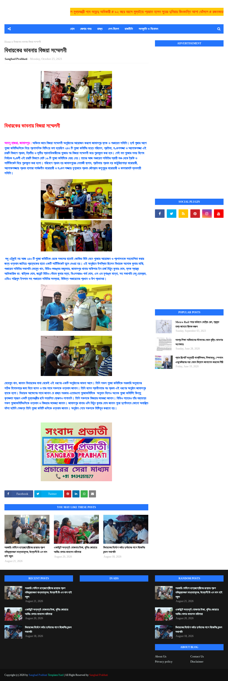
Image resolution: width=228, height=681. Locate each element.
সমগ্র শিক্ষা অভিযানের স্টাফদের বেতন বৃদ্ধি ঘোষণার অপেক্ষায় (199, 342)
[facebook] (160, 213)
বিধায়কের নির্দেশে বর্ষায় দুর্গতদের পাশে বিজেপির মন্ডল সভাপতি (124, 550)
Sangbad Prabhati (16, 59)
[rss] (183, 213)
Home (7, 41)
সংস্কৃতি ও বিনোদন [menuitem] (148, 28)
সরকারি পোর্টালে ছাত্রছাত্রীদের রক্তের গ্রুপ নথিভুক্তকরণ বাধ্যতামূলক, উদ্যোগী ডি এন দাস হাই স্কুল (25, 552)
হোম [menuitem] (72, 28)
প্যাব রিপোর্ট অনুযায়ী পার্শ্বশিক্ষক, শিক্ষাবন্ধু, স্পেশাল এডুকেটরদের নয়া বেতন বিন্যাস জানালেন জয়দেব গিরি (199, 360)
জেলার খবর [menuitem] (86, 28)
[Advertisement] (188, 117)
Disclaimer (196, 661)
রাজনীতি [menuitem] (129, 28)
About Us (160, 656)
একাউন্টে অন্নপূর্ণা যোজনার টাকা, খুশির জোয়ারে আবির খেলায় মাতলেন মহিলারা (75, 550)
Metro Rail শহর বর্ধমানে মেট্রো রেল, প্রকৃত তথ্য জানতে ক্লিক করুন (197, 324)
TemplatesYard (55, 675)
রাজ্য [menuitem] (99, 28)
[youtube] (219, 213)
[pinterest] (195, 213)
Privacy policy (164, 661)
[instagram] (207, 213)
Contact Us (197, 656)
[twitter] (171, 213)
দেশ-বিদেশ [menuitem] (113, 28)
